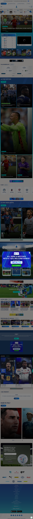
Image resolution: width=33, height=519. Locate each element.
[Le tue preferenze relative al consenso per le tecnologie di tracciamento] (31, 517)
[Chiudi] (29, 253)
